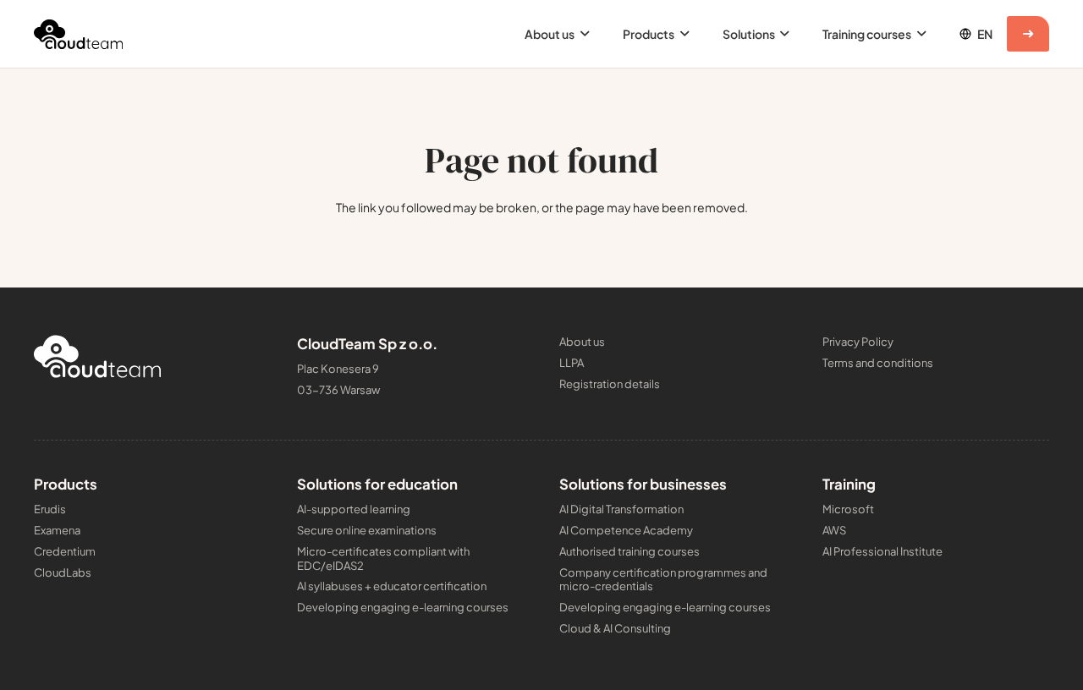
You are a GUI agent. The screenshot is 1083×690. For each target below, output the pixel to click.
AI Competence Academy (626, 530)
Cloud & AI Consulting (615, 628)
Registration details (609, 384)
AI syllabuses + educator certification (392, 586)
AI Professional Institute (882, 551)
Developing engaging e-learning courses (403, 607)
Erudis (50, 509)
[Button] (1028, 34)
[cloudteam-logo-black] (78, 34)
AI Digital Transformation (621, 509)
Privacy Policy (857, 341)
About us (582, 341)
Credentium (65, 551)
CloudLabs (62, 572)
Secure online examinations (367, 530)
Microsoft (848, 509)
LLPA (571, 363)
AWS (834, 530)
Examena (57, 530)
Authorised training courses (629, 551)
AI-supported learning (353, 509)
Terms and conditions (877, 363)
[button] (581, 34)
